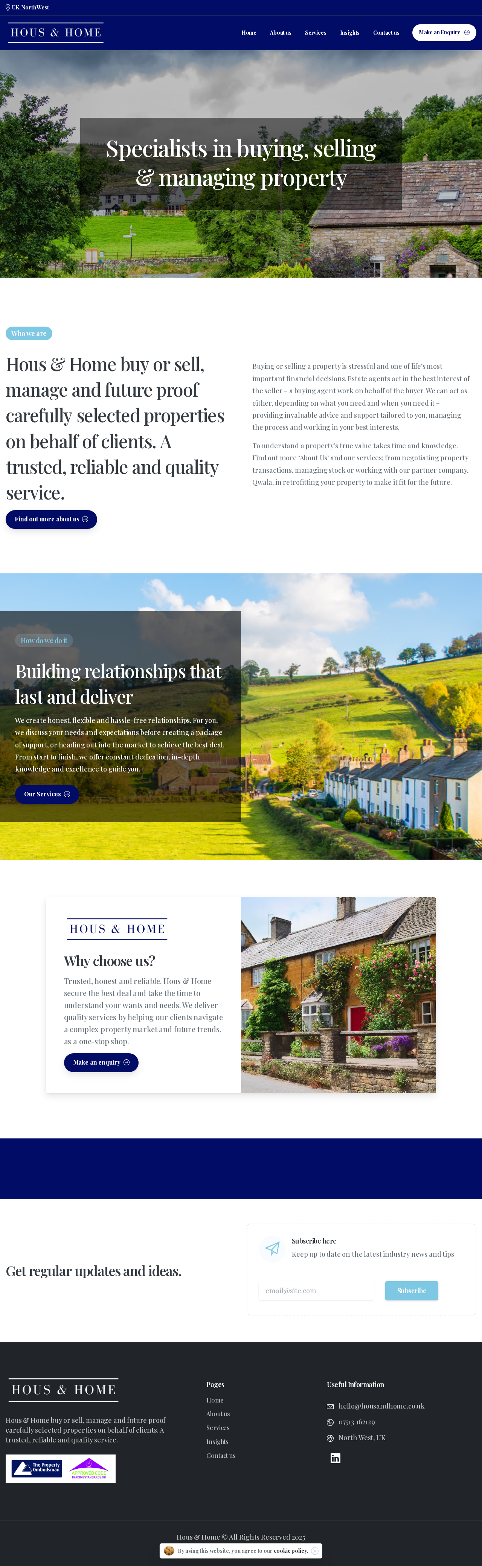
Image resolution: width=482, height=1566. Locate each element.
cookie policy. (291, 1550)
